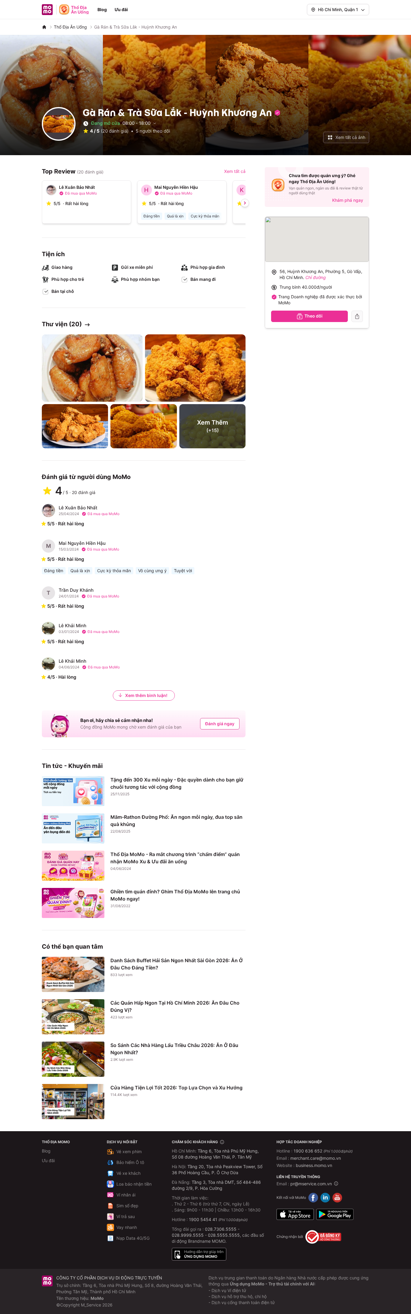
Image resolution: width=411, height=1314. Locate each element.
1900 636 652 (323, 1150)
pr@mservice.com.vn (311, 1183)
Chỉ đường (315, 277)
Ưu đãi (121, 9)
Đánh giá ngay (219, 723)
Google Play (335, 1214)
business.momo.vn (314, 1165)
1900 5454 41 (203, 1219)
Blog (102, 9)
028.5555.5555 (224, 1235)
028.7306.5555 (220, 1229)
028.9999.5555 (188, 1235)
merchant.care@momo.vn (315, 1158)
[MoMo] (44, 27)
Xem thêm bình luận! (146, 695)
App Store (295, 1214)
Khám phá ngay (347, 200)
